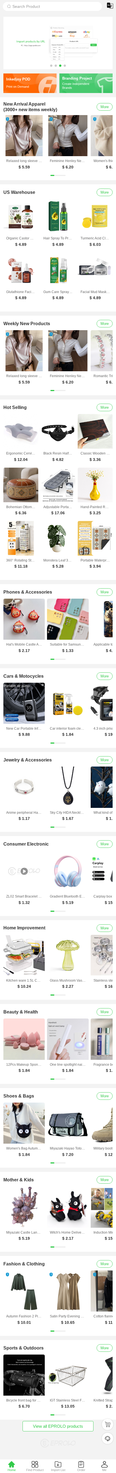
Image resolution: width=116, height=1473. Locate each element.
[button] (51, 66)
